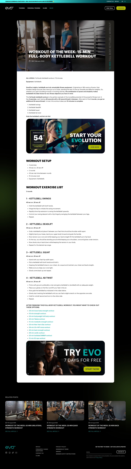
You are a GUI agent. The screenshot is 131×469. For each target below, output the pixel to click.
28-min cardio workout (37, 333)
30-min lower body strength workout (42, 311)
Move (31, 47)
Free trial (109, 8)
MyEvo (117, 1)
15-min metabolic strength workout (41, 322)
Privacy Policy (61, 447)
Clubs (45, 8)
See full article (10, 431)
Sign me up (121, 452)
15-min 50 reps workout (37, 338)
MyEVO (38, 447)
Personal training (33, 8)
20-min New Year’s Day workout (40, 324)
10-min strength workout (37, 313)
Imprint (58, 451)
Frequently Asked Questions (42, 450)
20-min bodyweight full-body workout (42, 316)
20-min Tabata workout (37, 319)
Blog (51, 8)
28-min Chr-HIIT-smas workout (39, 327)
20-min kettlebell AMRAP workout (40, 335)
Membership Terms (62, 449)
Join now (121, 8)
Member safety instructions (65, 454)
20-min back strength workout (39, 330)
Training (22, 8)
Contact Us (110, 1)
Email (88, 452)
